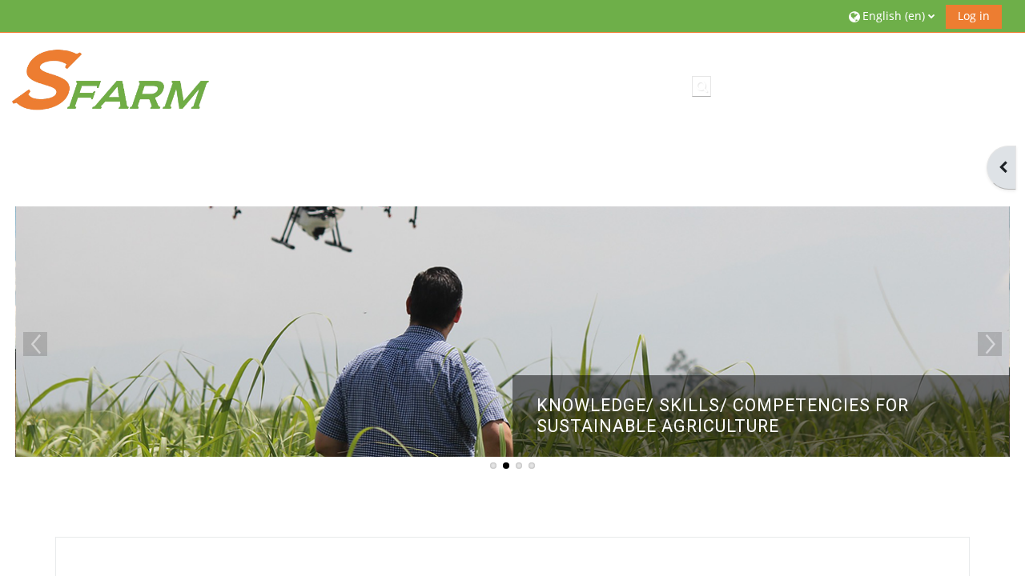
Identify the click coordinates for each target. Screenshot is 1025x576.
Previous (35, 344)
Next (990, 344)
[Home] (110, 78)
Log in (974, 15)
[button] (892, 15)
